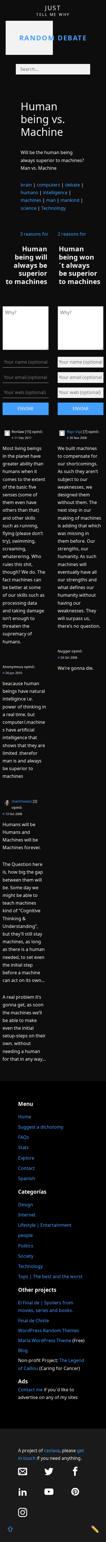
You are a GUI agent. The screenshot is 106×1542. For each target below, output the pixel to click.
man (51, 200)
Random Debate (53, 37)
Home (24, 1117)
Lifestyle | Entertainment (45, 1225)
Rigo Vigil (74, 431)
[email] (22, 1474)
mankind (69, 200)
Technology (53, 208)
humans (29, 192)
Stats (23, 1147)
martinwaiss (22, 801)
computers (48, 185)
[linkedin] (22, 1494)
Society (25, 1256)
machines (31, 200)
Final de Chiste (33, 1320)
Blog (23, 1350)
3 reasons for (34, 234)
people (25, 1235)
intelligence (55, 192)
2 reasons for (72, 234)
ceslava (52, 1450)
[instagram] (22, 1515)
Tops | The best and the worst (50, 1276)
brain (26, 185)
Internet (27, 1215)
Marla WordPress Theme (44, 1340)
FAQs (23, 1137)
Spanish (26, 1178)
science (28, 208)
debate (72, 185)
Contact (26, 1168)
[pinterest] (75, 1494)
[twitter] (48, 1474)
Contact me (30, 1389)
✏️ (95, 1528)
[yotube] (48, 1494)
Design (25, 1204)
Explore (26, 1158)
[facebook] (75, 1474)
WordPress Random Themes (48, 1330)
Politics (25, 1246)
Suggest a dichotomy (40, 1127)
